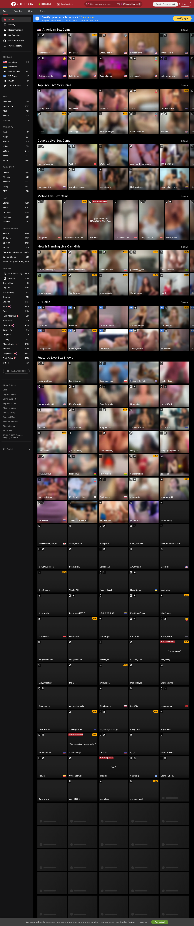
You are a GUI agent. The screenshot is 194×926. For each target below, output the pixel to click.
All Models (7, 431)
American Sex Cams (56, 29)
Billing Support (9, 399)
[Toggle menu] (5, 4)
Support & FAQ (9, 394)
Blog (5, 390)
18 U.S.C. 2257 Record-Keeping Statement (13, 436)
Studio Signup (9, 426)
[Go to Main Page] (23, 4)
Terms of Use (9, 417)
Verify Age (182, 18)
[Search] (119, 4)
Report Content (9, 403)
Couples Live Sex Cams (53, 140)
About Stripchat (10, 385)
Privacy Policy (9, 413)
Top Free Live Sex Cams (54, 85)
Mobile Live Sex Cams (53, 196)
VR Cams (43, 302)
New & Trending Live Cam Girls (58, 246)
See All (185, 29)
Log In (185, 4)
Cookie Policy (127, 922)
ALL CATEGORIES (18, 371)
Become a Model (10, 422)
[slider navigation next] (186, 56)
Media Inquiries (9, 408)
